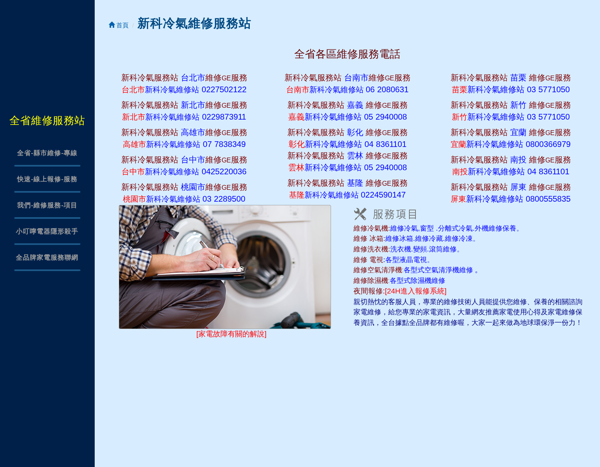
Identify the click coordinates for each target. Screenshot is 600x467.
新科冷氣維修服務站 (194, 23)
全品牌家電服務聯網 (47, 257)
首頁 (122, 25)
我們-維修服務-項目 (47, 205)
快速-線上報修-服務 (47, 179)
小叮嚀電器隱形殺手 (47, 231)
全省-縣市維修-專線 (47, 152)
